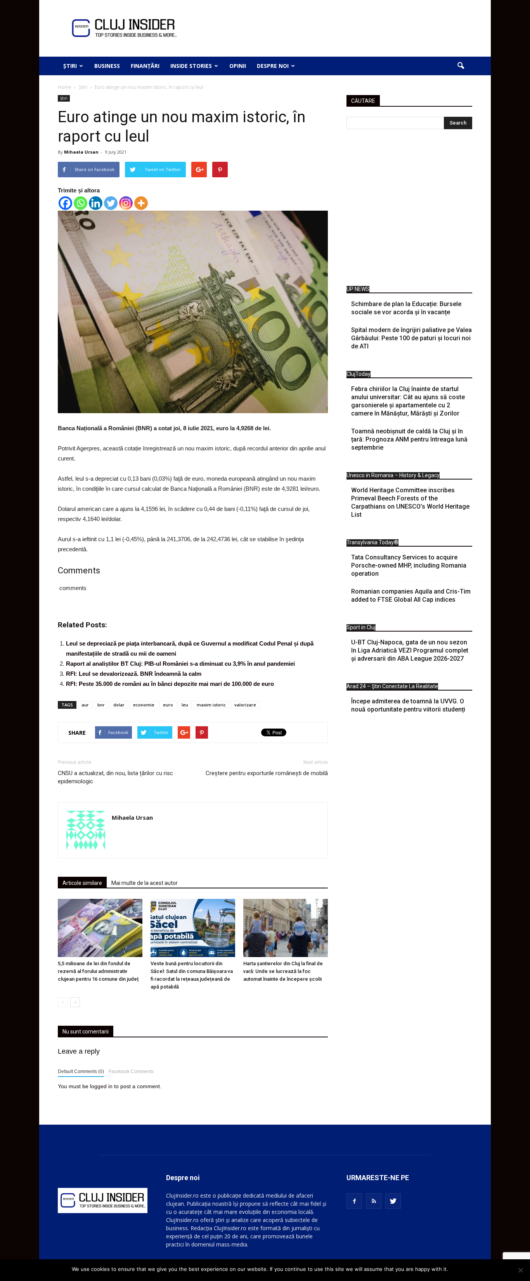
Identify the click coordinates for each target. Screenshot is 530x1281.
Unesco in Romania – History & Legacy (393, 475)
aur (85, 705)
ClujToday (358, 374)
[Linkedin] (95, 203)
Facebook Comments (131, 1071)
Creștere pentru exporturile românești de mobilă (267, 773)
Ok (455, 1269)
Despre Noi (273, 65)
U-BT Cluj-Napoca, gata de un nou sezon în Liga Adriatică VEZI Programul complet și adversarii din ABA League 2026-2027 (409, 650)
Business (107, 65)
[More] (141, 203)
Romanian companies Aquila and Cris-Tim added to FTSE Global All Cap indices (411, 595)
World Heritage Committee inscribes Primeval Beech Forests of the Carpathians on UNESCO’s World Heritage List (410, 502)
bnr (101, 705)
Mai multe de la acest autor (144, 883)
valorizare (245, 705)
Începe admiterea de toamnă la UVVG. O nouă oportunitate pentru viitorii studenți (408, 705)
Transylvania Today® (372, 542)
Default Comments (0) (81, 1071)
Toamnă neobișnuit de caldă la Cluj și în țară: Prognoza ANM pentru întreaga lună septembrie (409, 439)
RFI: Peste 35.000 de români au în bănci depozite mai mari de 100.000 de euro (170, 683)
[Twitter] (111, 203)
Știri (70, 65)
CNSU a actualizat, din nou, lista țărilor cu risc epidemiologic (115, 777)
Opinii (237, 65)
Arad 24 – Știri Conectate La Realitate (392, 686)
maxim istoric (211, 705)
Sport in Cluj (361, 627)
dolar (119, 705)
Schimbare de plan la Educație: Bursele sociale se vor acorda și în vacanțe (406, 308)
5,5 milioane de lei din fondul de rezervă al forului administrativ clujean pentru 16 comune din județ (98, 971)
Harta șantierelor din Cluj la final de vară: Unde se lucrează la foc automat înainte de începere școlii (283, 971)
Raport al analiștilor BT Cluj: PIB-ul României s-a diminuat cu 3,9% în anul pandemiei (180, 663)
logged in (101, 1086)
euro (168, 705)
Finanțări (145, 65)
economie (143, 705)
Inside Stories (191, 65)
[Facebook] (65, 203)
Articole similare (82, 883)
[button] (460, 66)
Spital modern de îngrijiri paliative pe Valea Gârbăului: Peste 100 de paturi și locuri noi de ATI (411, 338)
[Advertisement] (409, 209)
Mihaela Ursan (81, 152)
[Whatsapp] (80, 203)
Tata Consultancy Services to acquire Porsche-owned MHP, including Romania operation (408, 565)
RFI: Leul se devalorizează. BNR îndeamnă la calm (133, 673)
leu (185, 705)
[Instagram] (126, 203)
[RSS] (373, 1201)
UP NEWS (357, 289)
